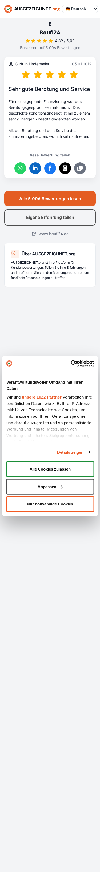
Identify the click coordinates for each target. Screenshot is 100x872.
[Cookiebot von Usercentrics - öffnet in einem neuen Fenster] (71, 363)
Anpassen (47, 486)
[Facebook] (50, 168)
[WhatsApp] (20, 168)
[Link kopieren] (80, 168)
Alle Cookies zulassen (50, 469)
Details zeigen (70, 452)
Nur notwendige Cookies (50, 504)
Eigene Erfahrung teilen (50, 217)
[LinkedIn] (35, 168)
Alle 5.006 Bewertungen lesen (50, 198)
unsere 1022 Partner (42, 397)
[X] (65, 168)
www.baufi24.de (53, 233)
